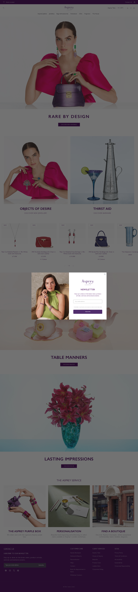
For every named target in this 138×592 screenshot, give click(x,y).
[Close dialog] (105, 274)
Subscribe (87, 311)
